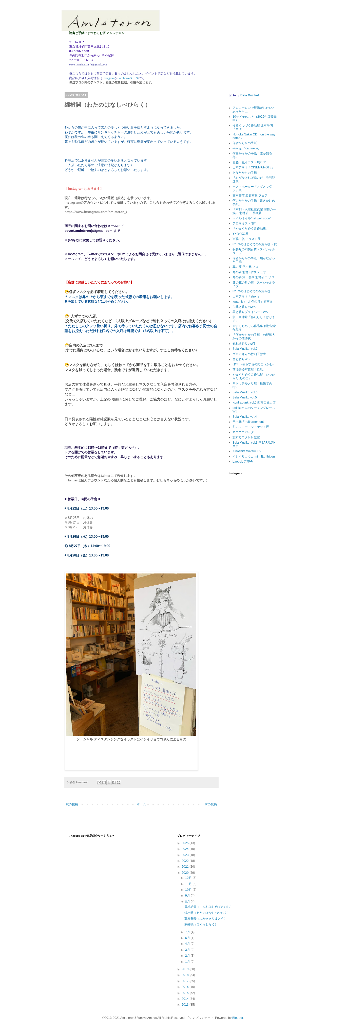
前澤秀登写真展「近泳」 (249, 369)
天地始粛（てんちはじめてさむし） (208, 907)
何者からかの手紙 (245, 143)
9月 (188, 895)
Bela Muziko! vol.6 (245, 392)
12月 (189, 878)
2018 (185, 975)
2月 (188, 955)
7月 (188, 932)
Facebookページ (128, 78)
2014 (185, 999)
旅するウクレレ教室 (246, 437)
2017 (185, 981)
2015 (185, 993)
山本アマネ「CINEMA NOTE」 (254, 167)
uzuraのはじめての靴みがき (252, 291)
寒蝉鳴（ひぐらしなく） (201, 924)
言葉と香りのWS (244, 307)
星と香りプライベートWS (250, 312)
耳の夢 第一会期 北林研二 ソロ (253, 277)
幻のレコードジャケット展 (251, 427)
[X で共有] (108, 782)
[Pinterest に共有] (118, 782)
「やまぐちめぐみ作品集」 (251, 228)
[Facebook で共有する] (113, 782)
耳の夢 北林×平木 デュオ (249, 272)
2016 (185, 987)
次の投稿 (72, 804)
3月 (188, 950)
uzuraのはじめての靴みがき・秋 (255, 244)
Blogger (237, 1018)
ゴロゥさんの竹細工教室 (249, 354)
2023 (185, 855)
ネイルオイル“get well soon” (252, 218)
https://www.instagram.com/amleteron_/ (96, 212)
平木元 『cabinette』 (247, 148)
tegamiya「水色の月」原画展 (253, 301)
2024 (185, 849)
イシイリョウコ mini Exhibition (254, 456)
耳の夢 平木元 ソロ (245, 267)
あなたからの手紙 (245, 172)
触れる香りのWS (244, 343)
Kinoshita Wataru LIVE (248, 451)
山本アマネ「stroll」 (246, 296)
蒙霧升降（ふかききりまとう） (205, 918)
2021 (185, 866)
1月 (188, 962)
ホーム (141, 804)
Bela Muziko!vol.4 (245, 416)
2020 (185, 873)
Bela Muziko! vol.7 (245, 349)
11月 (189, 884)
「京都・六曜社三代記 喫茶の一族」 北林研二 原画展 (254, 211)
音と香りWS (241, 359)
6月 (188, 938)
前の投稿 (211, 804)
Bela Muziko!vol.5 (245, 397)
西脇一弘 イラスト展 (247, 239)
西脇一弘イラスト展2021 (250, 162)
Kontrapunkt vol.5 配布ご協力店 (254, 402)
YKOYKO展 (240, 234)
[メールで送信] (99, 782)
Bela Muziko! (249, 95)
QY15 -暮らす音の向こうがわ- (253, 364)
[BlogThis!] (104, 782)
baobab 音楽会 (243, 461)
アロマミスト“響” (244, 223)
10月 (189, 890)
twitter (105, 476)
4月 (188, 944)
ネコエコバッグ (243, 432)
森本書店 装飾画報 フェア (250, 195)
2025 (185, 843)
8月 (188, 901)
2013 (185, 1004)
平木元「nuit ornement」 (250, 422)
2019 (185, 969)
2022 (185, 861)
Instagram (108, 78)
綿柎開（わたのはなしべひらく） (207, 913)
